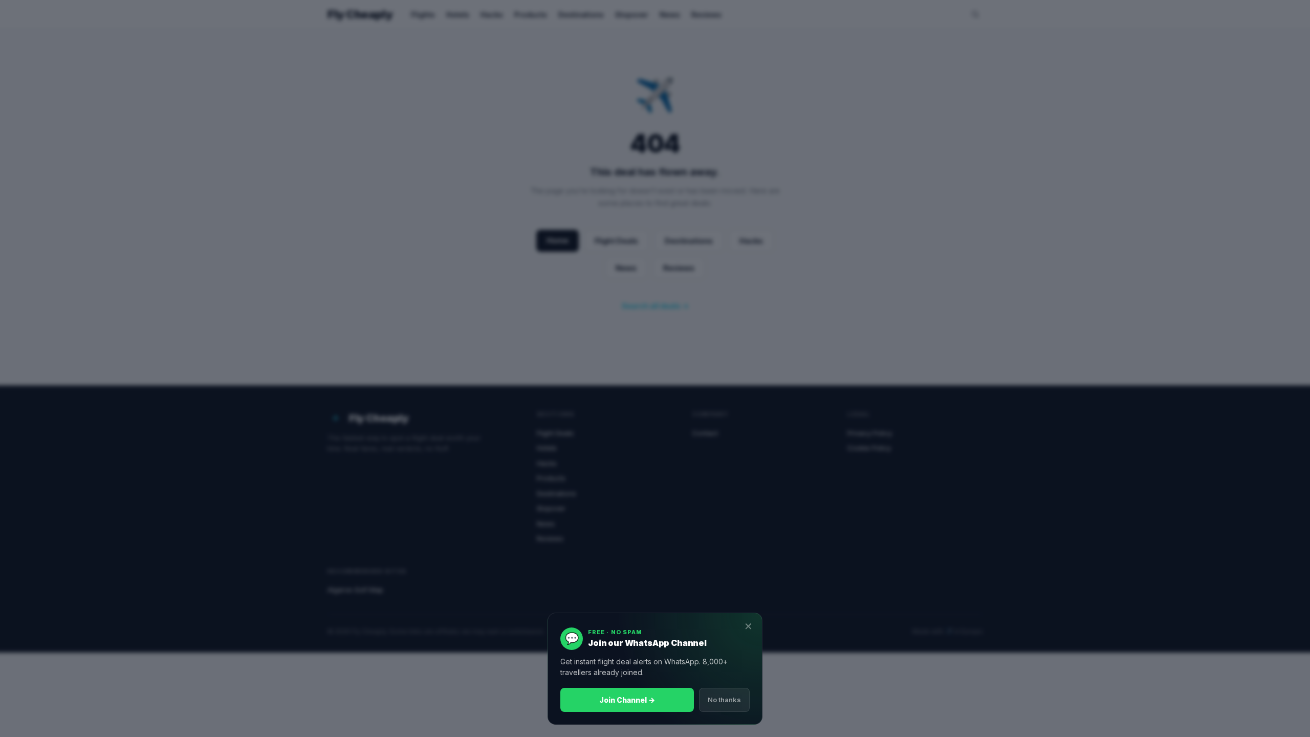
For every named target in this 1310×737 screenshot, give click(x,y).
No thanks (724, 700)
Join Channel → (627, 700)
